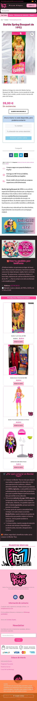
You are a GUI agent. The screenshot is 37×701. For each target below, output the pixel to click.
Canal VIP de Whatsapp (7, 669)
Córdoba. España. (11, 619)
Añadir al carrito (18, 341)
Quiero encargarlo (18, 111)
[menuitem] (34, 1)
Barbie (11, 15)
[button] (32, 34)
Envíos (10, 661)
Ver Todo (4, 15)
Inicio (2, 19)
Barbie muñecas (30, 162)
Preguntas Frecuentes (7, 664)
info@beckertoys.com (7, 608)
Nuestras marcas (5, 666)
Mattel (7, 163)
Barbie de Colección (22, 162)
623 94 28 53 (15, 286)
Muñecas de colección (21, 15)
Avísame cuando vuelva (18, 138)
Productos (6, 19)
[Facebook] (15, 597)
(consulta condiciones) (18, 1)
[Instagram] (21, 597)
